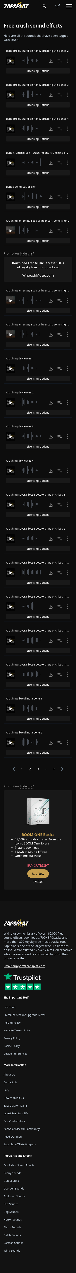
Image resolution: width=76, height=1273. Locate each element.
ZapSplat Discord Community (22, 1129)
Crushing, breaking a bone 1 (24, 698)
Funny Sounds (12, 1173)
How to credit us (14, 1098)
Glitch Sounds (12, 1235)
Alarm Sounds (12, 1227)
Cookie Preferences (15, 1053)
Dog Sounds (11, 1212)
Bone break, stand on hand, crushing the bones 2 (37, 50)
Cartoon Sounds (13, 1243)
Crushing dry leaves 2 (20, 392)
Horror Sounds (13, 1219)
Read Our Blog (13, 1136)
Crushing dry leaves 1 (20, 358)
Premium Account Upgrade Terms (25, 1015)
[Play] (10, 61)
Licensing (9, 1007)
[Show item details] (67, 61)
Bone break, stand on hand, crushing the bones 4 (37, 118)
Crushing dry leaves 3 (20, 426)
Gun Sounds (11, 1180)
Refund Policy (12, 1022)
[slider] (31, 60)
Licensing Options (38, 71)
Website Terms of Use (17, 1030)
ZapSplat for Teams (15, 1105)
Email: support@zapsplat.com (24, 966)
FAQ (6, 1090)
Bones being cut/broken (21, 186)
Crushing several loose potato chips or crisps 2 (35, 528)
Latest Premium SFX (16, 1113)
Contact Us (10, 1082)
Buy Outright (38, 866)
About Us (9, 1074)
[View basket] (58, 6)
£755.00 (38, 882)
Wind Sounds (12, 1250)
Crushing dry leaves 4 (20, 460)
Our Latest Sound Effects (19, 1165)
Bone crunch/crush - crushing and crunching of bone (40, 152)
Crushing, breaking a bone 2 (24, 732)
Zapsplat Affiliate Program (20, 1144)
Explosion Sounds (14, 1196)
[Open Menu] (69, 6)
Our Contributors (14, 1121)
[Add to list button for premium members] (60, 61)
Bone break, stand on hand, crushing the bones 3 (37, 84)
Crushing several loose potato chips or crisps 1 (35, 494)
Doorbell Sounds (14, 1188)
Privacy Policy (12, 1038)
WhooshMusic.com (38, 275)
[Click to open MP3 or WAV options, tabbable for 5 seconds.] (50, 61)
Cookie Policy (12, 1046)
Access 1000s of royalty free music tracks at (38, 265)
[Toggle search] (44, 6)
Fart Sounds (11, 1204)
